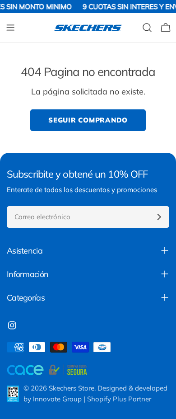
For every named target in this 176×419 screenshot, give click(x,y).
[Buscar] (147, 28)
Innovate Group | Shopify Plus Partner (92, 399)
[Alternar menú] (10, 28)
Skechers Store (71, 388)
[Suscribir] (158, 216)
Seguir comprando (88, 120)
